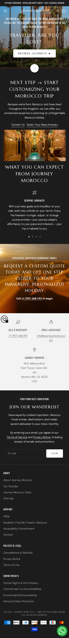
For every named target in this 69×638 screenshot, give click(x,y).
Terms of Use (11, 565)
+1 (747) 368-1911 (18, 335)
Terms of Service (17, 437)
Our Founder (10, 486)
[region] (34, 211)
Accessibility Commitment (19, 528)
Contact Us (18, 124)
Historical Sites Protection (18, 601)
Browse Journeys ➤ (34, 53)
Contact (8, 534)
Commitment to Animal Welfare (22, 589)
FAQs (6, 516)
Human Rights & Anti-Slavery (20, 583)
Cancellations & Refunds (17, 552)
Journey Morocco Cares (17, 492)
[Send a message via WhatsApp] (62, 631)
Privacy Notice (41, 437)
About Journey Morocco (17, 480)
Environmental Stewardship (20, 595)
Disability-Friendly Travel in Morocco (25, 522)
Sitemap (8, 498)
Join (54, 453)
